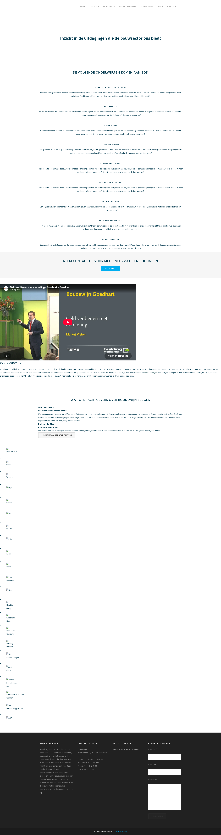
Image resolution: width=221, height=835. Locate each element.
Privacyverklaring (121, 831)
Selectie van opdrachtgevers (56, 435)
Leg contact (110, 268)
